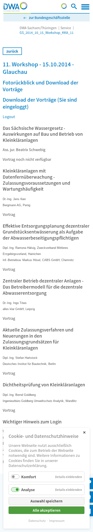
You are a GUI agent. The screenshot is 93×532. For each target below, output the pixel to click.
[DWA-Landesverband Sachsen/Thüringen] (15, 7)
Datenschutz (37, 520)
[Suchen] (74, 7)
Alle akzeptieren (46, 510)
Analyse (28, 489)
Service (65, 28)
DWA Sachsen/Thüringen (38, 28)
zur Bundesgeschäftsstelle (49, 17)
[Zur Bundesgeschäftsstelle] (64, 7)
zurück (12, 51)
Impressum (57, 520)
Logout (9, 116)
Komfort (28, 476)
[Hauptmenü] (85, 7)
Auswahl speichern (46, 501)
